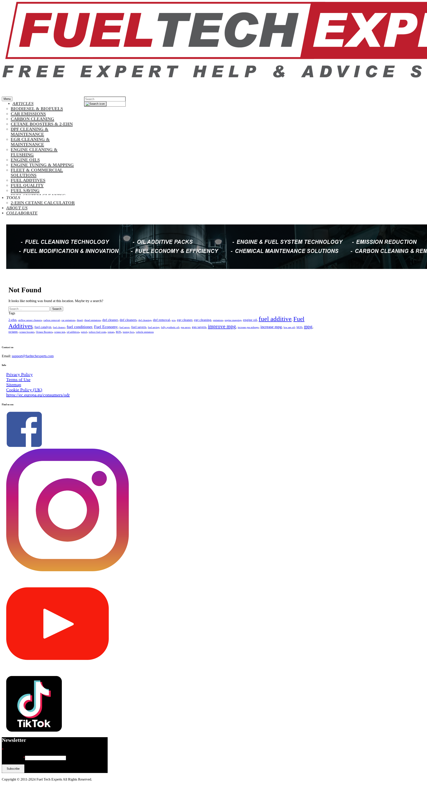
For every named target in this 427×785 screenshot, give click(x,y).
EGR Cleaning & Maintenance (30, 142)
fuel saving (153, 327)
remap (111, 332)
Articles (23, 103)
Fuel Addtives (28, 180)
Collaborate (22, 212)
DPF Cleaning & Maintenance (29, 132)
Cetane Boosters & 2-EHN (42, 123)
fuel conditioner (79, 327)
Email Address (13, 758)
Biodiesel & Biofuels (37, 108)
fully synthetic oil (170, 327)
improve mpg (222, 326)
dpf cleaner (110, 320)
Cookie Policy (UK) (24, 389)
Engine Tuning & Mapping (42, 164)
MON (299, 327)
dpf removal (161, 320)
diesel (80, 320)
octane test (59, 332)
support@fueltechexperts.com (33, 356)
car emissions (68, 320)
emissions (218, 320)
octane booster (26, 332)
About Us (17, 207)
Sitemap (13, 384)
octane (13, 331)
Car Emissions (28, 113)
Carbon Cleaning (32, 118)
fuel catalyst (42, 327)
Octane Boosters (44, 332)
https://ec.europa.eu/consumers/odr (38, 394)
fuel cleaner (59, 327)
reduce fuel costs (97, 332)
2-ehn (12, 320)
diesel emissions (92, 320)
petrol (84, 332)
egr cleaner (184, 320)
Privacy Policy (19, 374)
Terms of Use (18, 379)
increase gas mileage (248, 327)
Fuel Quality (27, 185)
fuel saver (124, 327)
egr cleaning (202, 320)
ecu (173, 320)
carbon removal (51, 320)
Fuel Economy (106, 327)
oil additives (73, 332)
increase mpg (271, 327)
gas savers (199, 327)
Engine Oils (25, 159)
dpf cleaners (128, 320)
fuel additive (275, 318)
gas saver (185, 327)
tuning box (128, 332)
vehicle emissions (145, 332)
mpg (308, 326)
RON (118, 332)
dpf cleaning (144, 320)
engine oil (250, 320)
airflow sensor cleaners (30, 320)
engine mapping (233, 320)
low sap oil (289, 327)
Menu (7, 99)
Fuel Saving (25, 190)
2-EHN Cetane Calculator (43, 202)
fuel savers (138, 327)
